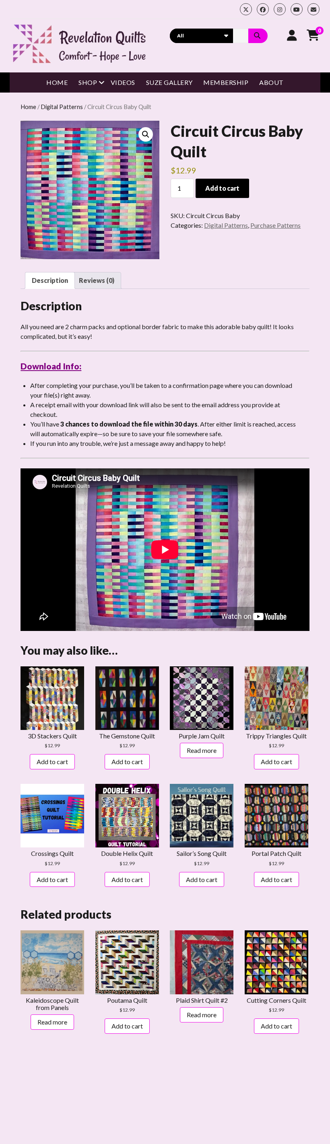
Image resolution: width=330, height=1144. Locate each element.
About (271, 82)
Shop (87, 82)
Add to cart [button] (52, 761)
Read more (202, 750)
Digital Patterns (62, 106)
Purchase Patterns (275, 225)
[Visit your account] (292, 35)
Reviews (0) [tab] (96, 280)
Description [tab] (50, 280)
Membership (225, 82)
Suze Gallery (169, 82)
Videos (123, 82)
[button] (145, 134)
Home (57, 82)
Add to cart (222, 188)
